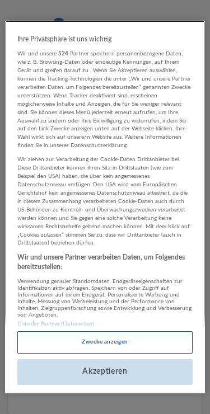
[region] (104, 207)
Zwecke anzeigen (105, 342)
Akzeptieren (105, 371)
